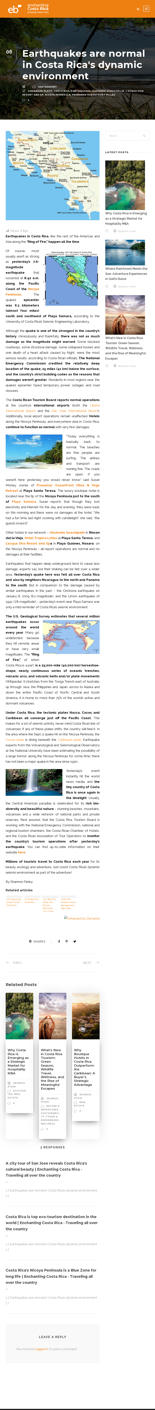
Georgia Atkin (127, 231)
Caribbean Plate (40, 91)
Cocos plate (15, 740)
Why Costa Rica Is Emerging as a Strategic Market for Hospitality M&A (18, 1061)
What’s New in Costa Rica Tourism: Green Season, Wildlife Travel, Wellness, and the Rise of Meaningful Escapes (52, 1069)
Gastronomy (47, 87)
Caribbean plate (69, 740)
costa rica (62, 91)
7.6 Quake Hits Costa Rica (31, 901)
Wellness (48, 1123)
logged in (41, 1349)
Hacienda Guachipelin (108, 91)
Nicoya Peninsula (58, 94)
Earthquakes (81, 91)
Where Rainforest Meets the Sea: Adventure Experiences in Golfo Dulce (126, 274)
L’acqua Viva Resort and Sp (28, 543)
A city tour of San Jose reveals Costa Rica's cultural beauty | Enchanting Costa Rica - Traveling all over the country (46, 1169)
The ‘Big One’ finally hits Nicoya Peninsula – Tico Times (49, 905)
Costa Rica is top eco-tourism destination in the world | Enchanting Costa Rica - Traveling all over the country (52, 1223)
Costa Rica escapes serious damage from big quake (68, 904)
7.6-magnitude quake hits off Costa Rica (13, 902)
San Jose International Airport (75, 411)
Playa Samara (24, 501)
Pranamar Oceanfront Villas (93, 94)
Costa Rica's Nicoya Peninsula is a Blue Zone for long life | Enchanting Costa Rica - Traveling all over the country (51, 1276)
